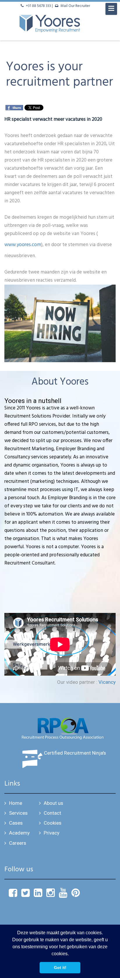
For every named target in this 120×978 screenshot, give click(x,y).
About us (53, 803)
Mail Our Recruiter (75, 6)
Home (15, 803)
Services (18, 813)
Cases (16, 823)
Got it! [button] (60, 967)
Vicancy (107, 682)
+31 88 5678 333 (38, 6)
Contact (52, 813)
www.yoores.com (22, 245)
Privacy (51, 833)
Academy (19, 833)
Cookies (52, 823)
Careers (17, 843)
